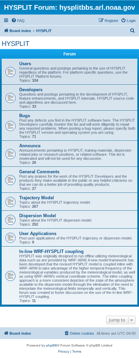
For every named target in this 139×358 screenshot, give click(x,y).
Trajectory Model (36, 197)
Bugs (24, 115)
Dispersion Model (37, 215)
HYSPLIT (15, 43)
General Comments (39, 171)
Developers (31, 89)
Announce (29, 145)
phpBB (51, 345)
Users (25, 63)
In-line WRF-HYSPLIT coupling (51, 251)
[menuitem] (18, 21)
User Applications (37, 233)
